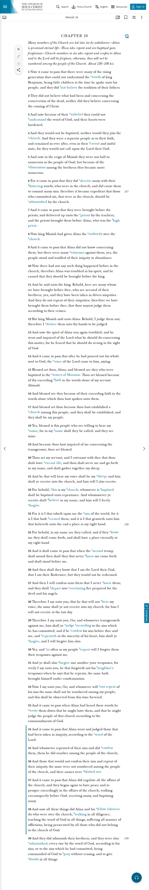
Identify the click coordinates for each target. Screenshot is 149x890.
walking (80, 814)
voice (58, 361)
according (83, 625)
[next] (144, 448)
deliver (51, 324)
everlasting (77, 588)
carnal (95, 143)
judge (70, 625)
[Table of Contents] (4, 17)
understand (37, 119)
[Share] (18, 70)
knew (90, 556)
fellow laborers (108, 809)
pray (67, 854)
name (33, 431)
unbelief (77, 114)
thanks (34, 859)
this (54, 489)
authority (95, 234)
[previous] (5, 448)
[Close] (18, 49)
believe (54, 500)
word (99, 734)
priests (85, 215)
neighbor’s (105, 668)
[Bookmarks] (125, 17)
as (48, 649)
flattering (36, 186)
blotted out (92, 772)
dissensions (37, 167)
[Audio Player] (137, 878)
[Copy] (18, 64)
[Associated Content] (127, 36)
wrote (33, 710)
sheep (102, 476)
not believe (69, 87)
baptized (107, 489)
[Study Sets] (117, 17)
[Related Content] (133, 17)
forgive (34, 505)
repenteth (49, 636)
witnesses (77, 252)
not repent (108, 687)
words (96, 77)
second (98, 551)
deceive (85, 181)
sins (87, 513)
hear (105, 601)
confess (76, 631)
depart (56, 588)
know (115, 532)
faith (58, 380)
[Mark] (18, 57)
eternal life (53, 463)
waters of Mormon (66, 375)
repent (85, 649)
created (54, 519)
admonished (38, 202)
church (34, 138)
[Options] (141, 17)
